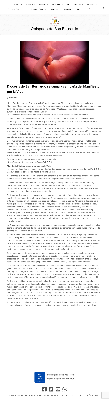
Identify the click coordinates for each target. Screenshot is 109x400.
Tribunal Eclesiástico (17, 9)
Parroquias (56, 4)
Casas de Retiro (37, 9)
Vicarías (42, 4)
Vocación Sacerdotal (72, 9)
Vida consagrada (74, 4)
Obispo (17, 4)
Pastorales (91, 4)
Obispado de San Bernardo (54, 28)
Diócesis (29, 4)
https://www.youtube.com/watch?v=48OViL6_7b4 (29, 162)
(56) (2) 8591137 (71, 395)
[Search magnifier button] (103, 8)
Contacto (54, 9)
